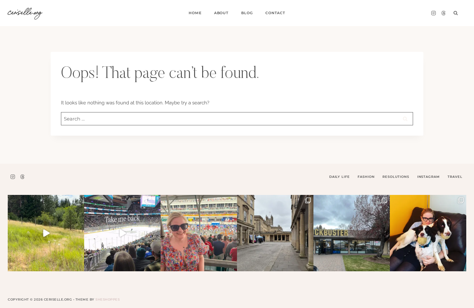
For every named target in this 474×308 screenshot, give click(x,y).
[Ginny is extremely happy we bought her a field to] (46, 233)
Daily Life (339, 177)
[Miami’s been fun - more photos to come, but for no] (199, 233)
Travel (455, 177)
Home (195, 13)
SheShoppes (107, 299)
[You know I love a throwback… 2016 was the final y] (428, 233)
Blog (246, 13)
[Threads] (443, 13)
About (221, 13)
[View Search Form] (455, 13)
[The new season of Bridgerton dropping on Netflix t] (275, 233)
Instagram (428, 177)
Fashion (366, 177)
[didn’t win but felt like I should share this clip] (122, 233)
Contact (275, 13)
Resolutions (395, 177)
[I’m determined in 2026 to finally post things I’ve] (351, 233)
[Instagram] (433, 13)
